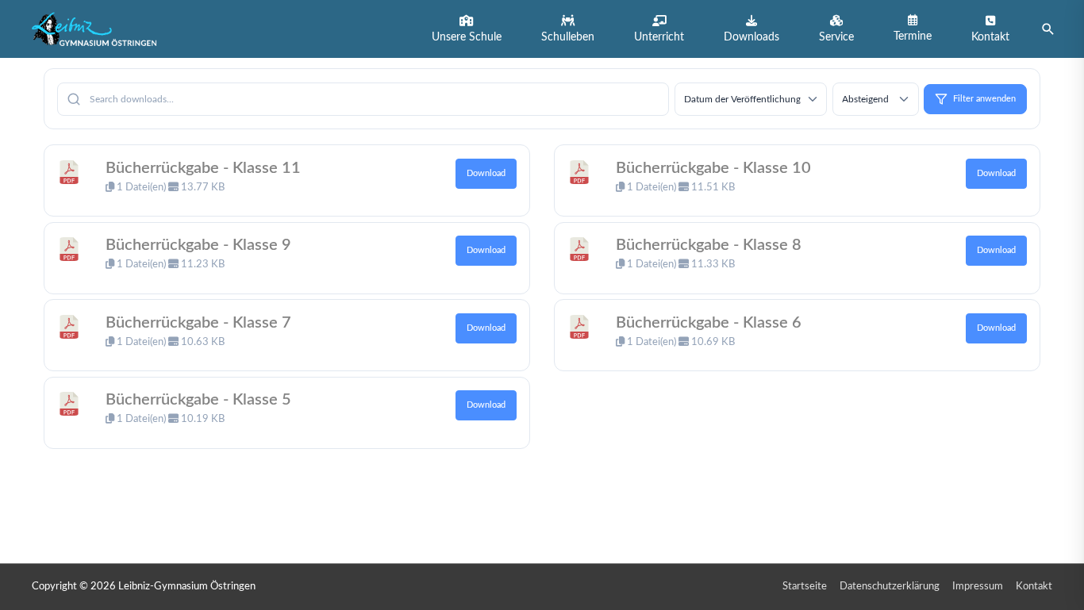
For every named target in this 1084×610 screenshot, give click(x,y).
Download (486, 173)
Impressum (977, 586)
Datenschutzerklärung (890, 586)
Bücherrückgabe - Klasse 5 (198, 400)
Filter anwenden (984, 98)
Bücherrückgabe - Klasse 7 (198, 322)
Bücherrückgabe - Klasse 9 (198, 245)
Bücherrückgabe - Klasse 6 (708, 322)
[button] (466, 29)
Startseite (804, 586)
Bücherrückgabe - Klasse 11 (203, 167)
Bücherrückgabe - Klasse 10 (713, 167)
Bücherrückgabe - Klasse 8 (708, 245)
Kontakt (1034, 586)
